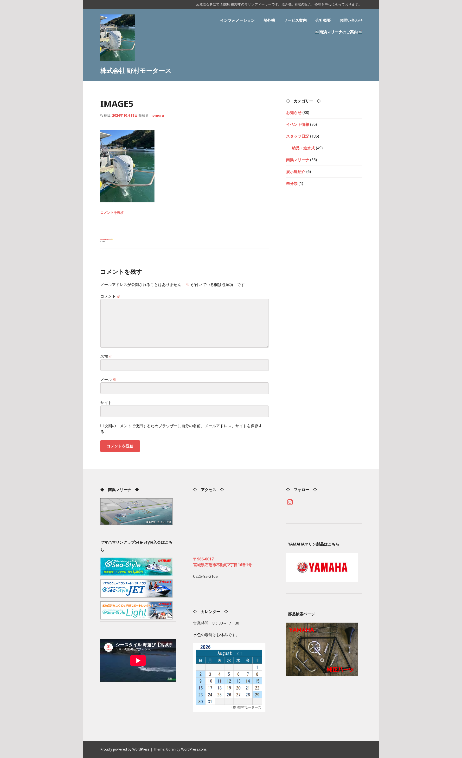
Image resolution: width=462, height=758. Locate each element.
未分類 (292, 183)
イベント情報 (297, 124)
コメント (110, 296)
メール (108, 379)
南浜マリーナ (297, 159)
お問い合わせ (351, 20)
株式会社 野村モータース (136, 70)
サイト (106, 402)
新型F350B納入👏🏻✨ (106, 240)
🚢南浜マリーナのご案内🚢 (338, 31)
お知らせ (294, 112)
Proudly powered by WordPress (124, 749)
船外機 (269, 20)
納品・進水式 (303, 148)
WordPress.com (193, 749)
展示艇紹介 (295, 171)
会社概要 (323, 20)
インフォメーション (237, 20)
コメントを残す (112, 212)
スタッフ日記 (297, 136)
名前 (106, 356)
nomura (157, 115)
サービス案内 (295, 20)
